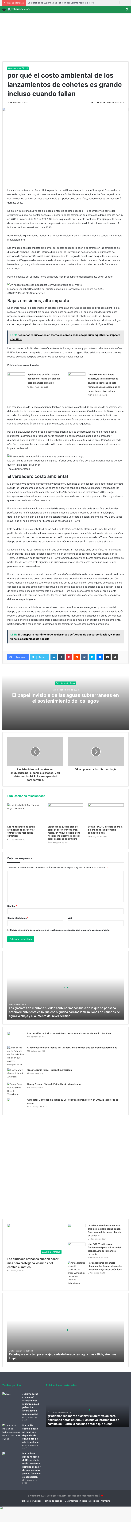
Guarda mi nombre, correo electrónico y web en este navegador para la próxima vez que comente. (60, 930)
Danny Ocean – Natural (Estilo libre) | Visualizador (54, 1084)
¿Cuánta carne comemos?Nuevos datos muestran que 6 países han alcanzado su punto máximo (30, 1403)
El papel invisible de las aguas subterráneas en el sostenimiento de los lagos (65, 698)
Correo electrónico (17, 918)
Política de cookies (53, 1501)
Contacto (105, 1501)
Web (70, 918)
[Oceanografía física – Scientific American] (16, 1074)
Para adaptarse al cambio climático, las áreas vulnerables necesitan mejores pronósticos (105, 1266)
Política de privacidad (31, 1501)
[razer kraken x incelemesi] (65, 1508)
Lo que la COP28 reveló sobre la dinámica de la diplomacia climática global (105, 829)
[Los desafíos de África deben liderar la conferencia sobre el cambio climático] (16, 1038)
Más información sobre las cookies (82, 1501)
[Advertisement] (65, 37)
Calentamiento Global (18, 68)
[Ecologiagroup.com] (19, 9)
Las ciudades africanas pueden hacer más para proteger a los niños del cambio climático (32, 1263)
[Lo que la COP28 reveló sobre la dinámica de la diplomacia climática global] (106, 813)
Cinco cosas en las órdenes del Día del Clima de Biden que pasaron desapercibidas (72, 1047)
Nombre (12, 906)
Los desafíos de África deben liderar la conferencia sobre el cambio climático (69, 1033)
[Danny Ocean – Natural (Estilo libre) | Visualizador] (16, 1089)
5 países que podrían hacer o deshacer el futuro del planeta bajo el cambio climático (43, 378)
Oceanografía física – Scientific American (49, 1070)
